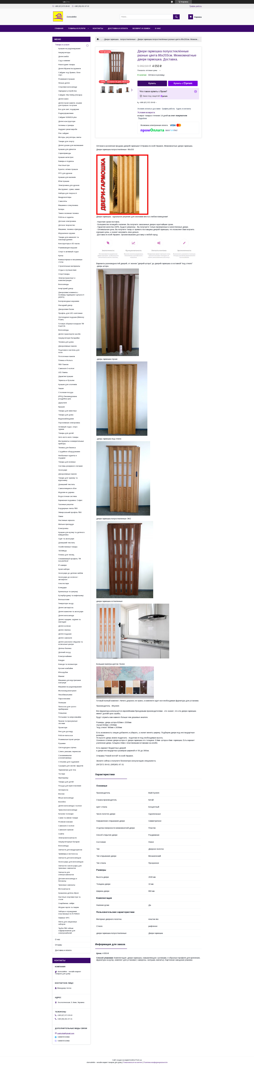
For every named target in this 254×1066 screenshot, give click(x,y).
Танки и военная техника (68, 213)
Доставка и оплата (118, 28)
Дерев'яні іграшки (65, 376)
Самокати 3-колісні (66, 368)
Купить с (178, 83)
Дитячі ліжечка (64, 630)
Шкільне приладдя (66, 524)
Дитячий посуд (64, 652)
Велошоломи (63, 599)
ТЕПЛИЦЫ (62, 551)
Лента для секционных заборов (67, 923)
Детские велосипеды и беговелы (67, 880)
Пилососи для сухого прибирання (67, 708)
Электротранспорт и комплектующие (66, 279)
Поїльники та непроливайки (69, 717)
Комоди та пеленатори (67, 664)
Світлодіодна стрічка (67, 747)
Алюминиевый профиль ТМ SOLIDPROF (69, 560)
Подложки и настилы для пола (68, 351)
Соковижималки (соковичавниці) (65, 756)
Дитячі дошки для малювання (70, 145)
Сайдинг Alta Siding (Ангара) (70, 95)
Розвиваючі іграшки (66, 79)
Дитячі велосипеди (66, 615)
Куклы (60, 256)
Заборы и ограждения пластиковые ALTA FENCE (69, 912)
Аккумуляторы (64, 52)
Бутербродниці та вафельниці (70, 595)
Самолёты (62, 201)
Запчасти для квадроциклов (70, 850)
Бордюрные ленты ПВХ (68, 508)
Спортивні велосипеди (67, 87)
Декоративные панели (67, 346)
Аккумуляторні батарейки (69, 338)
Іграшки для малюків (67, 177)
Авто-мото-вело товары (68, 437)
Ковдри (61, 660)
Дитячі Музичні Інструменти (69, 69)
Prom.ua (138, 1060)
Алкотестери (63, 583)
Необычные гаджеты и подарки (67, 457)
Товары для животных (67, 411)
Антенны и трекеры (66, 125)
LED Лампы (63, 372)
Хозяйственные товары (67, 547)
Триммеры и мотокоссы (68, 854)
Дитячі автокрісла (65, 608)
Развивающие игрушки (67, 248)
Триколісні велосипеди (67, 810)
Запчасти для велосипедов (69, 858)
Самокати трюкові (65, 830)
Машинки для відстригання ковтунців (69, 681)
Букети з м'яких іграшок (68, 169)
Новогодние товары (66, 65)
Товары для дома (65, 415)
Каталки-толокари (65, 814)
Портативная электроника (69, 423)
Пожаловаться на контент (132, 1062)
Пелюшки (62, 703)
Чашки (61, 388)
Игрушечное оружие (66, 233)
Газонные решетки (65, 504)
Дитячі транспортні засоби (69, 334)
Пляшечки (62, 713)
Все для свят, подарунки (68, 109)
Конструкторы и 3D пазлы (69, 244)
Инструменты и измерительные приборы (71, 442)
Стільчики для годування (68, 762)
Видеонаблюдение (66, 419)
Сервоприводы (64, 153)
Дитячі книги (63, 99)
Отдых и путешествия (67, 270)
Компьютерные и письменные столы (70, 261)
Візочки (61, 794)
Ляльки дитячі (64, 83)
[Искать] (176, 16)
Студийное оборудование (69, 452)
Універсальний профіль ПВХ (70, 512)
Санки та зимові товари (68, 818)
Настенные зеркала (66, 520)
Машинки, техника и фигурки (70, 229)
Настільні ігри (64, 165)
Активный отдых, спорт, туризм (68, 428)
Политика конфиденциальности (155, 1062)
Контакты (98, 28)
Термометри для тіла (67, 770)
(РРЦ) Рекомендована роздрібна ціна (67, 397)
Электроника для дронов (68, 185)
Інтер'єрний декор (65, 288)
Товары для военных (67, 462)
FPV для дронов (65, 173)
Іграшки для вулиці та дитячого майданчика (71, 533)
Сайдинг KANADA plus (67, 117)
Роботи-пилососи (65, 735)
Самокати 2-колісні (66, 826)
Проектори (62, 727)
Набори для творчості (67, 193)
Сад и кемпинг (64, 61)
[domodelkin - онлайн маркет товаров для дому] (58, 22)
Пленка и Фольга (65, 360)
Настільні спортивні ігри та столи (69, 898)
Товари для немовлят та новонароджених (68, 238)
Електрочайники (65, 656)
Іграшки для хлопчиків (67, 384)
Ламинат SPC (64, 918)
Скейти (61, 834)
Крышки (61, 407)
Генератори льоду (66, 603)
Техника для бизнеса (67, 448)
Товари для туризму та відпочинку (68, 479)
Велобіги (62, 802)
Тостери (61, 774)
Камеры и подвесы (66, 161)
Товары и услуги (76, 28)
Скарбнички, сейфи (66, 903)
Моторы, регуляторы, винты (69, 137)
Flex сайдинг (63, 133)
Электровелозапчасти (67, 838)
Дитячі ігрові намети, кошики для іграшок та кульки (70, 104)
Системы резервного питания (70, 466)
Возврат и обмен (141, 28)
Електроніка (63, 528)
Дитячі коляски (64, 626)
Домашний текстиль (66, 484)
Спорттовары (64, 274)
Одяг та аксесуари (66, 539)
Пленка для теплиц (66, 555)
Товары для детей (66, 433)
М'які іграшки (63, 181)
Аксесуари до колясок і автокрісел (68, 578)
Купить (152, 83)
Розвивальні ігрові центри (69, 739)
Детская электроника (67, 221)
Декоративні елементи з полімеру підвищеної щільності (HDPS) (71, 294)
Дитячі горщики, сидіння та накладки (69, 620)
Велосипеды (63, 284)
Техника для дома (66, 342)
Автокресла (63, 790)
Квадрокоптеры (64, 197)
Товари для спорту (66, 141)
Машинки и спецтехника (68, 205)
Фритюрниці (63, 778)
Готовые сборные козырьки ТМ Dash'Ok (71, 325)
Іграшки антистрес (66, 157)
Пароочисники (64, 699)
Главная (59, 28)
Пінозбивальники (65, 695)
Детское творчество (66, 225)
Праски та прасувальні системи (67, 722)
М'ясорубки (63, 672)
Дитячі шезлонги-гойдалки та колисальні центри (70, 643)
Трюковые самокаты (66, 885)
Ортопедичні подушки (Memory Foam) (71, 318)
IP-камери (62, 565)
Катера (61, 209)
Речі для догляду (65, 731)
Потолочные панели (66, 356)
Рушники (61, 743)
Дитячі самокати (65, 638)
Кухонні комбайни (65, 668)
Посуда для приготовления (69, 786)
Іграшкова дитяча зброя (68, 893)
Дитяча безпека (64, 648)
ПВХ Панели (63, 364)
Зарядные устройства (67, 91)
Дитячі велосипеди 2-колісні (70, 806)
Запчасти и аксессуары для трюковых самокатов (69, 867)
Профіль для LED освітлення (70, 313)
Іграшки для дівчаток (67, 149)
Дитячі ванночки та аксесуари (70, 612)
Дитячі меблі (63, 56)
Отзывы (58, 945)
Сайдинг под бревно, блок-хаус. (69, 73)
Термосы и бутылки (66, 380)
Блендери (62, 588)
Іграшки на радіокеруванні (69, 49)
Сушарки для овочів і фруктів (70, 766)
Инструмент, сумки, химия (69, 189)
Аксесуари (62, 470)
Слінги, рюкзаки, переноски (69, 751)
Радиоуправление (65, 113)
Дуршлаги (62, 403)
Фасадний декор (65, 305)
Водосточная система (67, 496)
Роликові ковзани (65, 822)
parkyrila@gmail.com (65, 1033)
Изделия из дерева (66, 492)
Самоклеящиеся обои (67, 488)
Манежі (61, 676)
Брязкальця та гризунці (68, 592)
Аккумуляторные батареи (69, 842)
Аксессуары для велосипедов (70, 862)
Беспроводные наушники (68, 301)
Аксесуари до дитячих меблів (70, 573)
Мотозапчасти (64, 889)
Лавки (60, 516)
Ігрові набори (63, 569)
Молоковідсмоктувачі (67, 691)
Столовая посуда (65, 392)
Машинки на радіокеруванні (70, 687)
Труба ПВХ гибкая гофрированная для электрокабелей (66, 930)
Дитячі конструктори (66, 121)
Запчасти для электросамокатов (66, 873)
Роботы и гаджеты (66, 217)
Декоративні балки (66, 309)
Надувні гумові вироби (67, 129)
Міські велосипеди (66, 798)
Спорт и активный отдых (68, 252)
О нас (158, 28)
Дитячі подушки (64, 634)
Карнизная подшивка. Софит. (70, 500)
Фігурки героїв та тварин (68, 907)
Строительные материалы (69, 266)
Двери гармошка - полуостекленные (120, 39)
